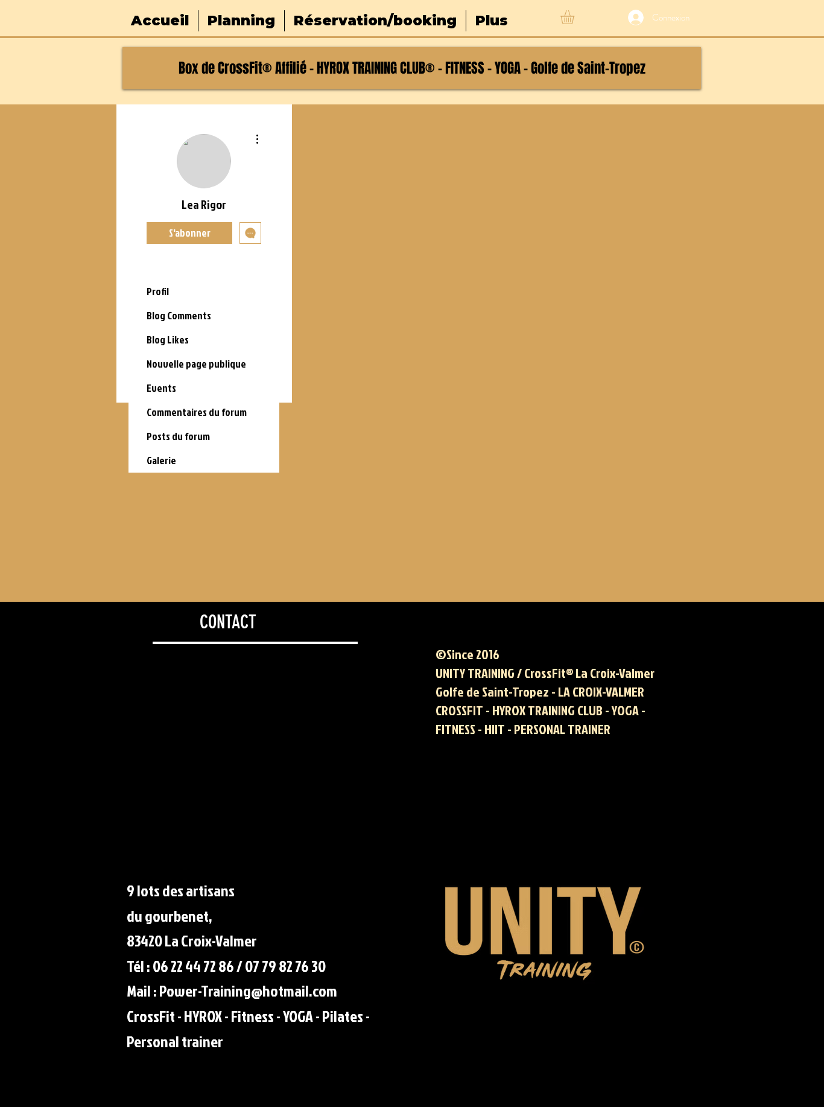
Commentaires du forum (197, 412)
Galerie (161, 460)
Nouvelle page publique (196, 364)
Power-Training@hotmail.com (248, 990)
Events (161, 388)
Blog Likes (168, 339)
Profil (158, 291)
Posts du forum (178, 436)
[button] (575, 17)
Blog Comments (179, 315)
